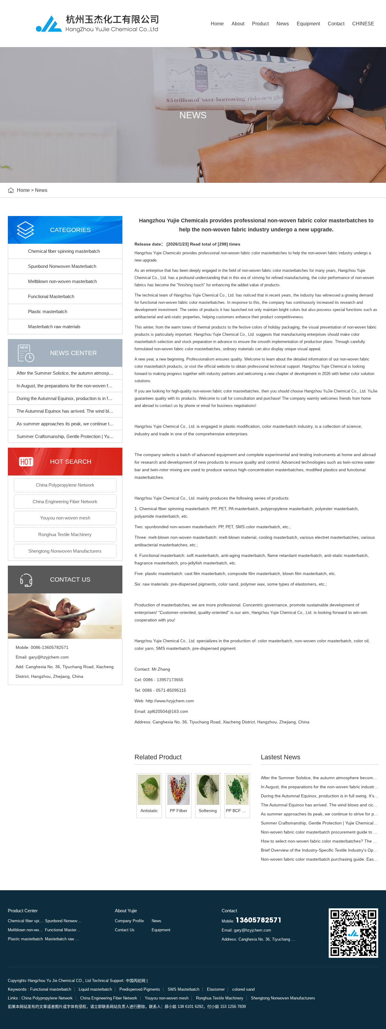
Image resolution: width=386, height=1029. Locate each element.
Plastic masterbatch (47, 311)
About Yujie (126, 910)
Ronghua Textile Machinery (65, 534)
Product (260, 23)
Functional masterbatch (50, 989)
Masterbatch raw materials (54, 326)
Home (217, 23)
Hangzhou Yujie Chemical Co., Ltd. (164, 426)
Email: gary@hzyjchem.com (246, 930)
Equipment (308, 23)
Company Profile (129, 921)
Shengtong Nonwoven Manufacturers (65, 551)
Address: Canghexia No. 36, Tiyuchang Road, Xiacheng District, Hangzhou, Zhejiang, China (259, 939)
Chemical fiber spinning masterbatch (64, 251)
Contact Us (124, 930)
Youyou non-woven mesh (65, 517)
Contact (336, 23)
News (283, 23)
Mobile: (252, 921)
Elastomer (216, 989)
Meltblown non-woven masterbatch (62, 281)
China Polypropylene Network (65, 485)
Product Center (23, 910)
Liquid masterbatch (95, 989)
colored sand (243, 989)
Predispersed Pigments (139, 989)
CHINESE (363, 23)
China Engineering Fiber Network (65, 501)
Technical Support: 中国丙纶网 (118, 980)
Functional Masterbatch (51, 296)
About (238, 23)
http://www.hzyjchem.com (170, 700)
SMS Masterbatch (183, 989)
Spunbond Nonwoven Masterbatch (62, 266)
